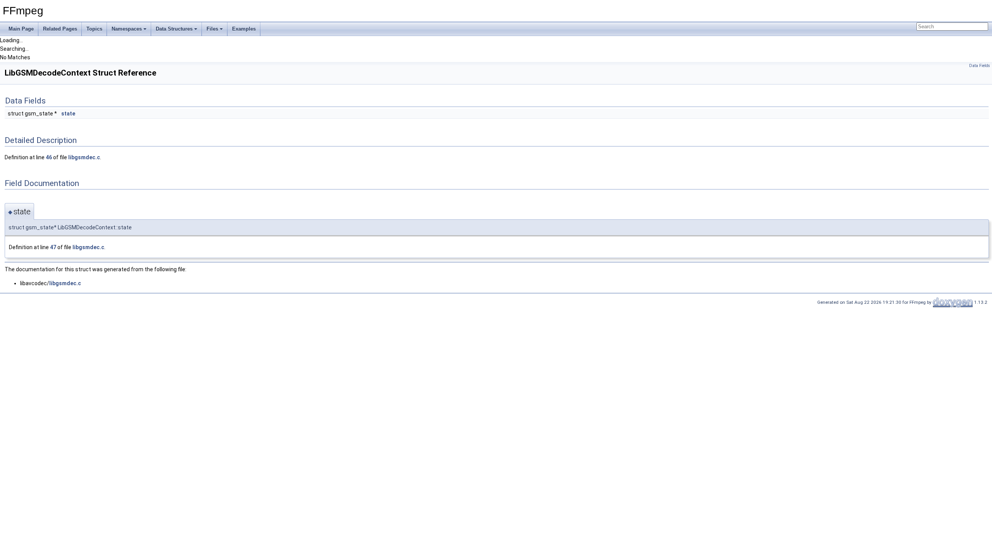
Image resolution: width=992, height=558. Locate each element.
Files (212, 29)
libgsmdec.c (84, 157)
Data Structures (174, 29)
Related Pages (60, 29)
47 (53, 247)
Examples (244, 29)
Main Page (21, 29)
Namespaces (127, 29)
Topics (94, 29)
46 (49, 157)
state (68, 113)
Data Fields (979, 65)
